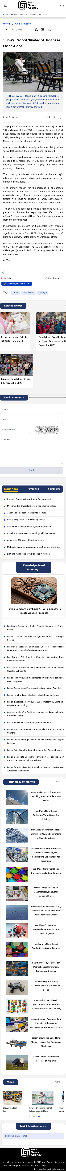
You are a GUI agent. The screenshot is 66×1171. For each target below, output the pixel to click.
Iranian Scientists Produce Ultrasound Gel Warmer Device (34, 750)
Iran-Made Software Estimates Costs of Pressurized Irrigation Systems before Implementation (35, 648)
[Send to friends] (49, 29)
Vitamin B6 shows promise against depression (29, 526)
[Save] (42, 29)
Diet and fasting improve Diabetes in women (28, 554)
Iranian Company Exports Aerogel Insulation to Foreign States (35, 638)
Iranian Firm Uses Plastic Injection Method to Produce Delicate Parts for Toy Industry (46, 1004)
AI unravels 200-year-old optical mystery (26, 540)
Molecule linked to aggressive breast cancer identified (33, 547)
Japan (15, 292)
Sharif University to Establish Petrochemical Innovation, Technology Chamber (46, 967)
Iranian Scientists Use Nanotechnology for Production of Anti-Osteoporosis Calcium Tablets (35, 759)
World (6, 24)
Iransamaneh (60, 1169)
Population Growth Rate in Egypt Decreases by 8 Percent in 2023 (52, 341)
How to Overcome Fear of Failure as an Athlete (27, 1110)
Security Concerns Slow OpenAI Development (29, 499)
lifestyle (42, 292)
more (57, 781)
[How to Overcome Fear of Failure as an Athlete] (30, 1098)
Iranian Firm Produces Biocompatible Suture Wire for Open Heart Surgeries (35, 679)
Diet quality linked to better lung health (26, 519)
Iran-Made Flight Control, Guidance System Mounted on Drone (45, 986)
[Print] (36, 29)
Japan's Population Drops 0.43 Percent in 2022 (15, 381)
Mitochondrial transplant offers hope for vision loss (31, 506)
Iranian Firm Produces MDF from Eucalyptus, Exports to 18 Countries (35, 731)
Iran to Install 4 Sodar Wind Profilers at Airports (46, 1059)
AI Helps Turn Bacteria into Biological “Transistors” (31, 533)
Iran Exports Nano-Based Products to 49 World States (46, 946)
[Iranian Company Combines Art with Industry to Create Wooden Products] (34, 590)
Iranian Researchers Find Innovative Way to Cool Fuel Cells (34, 688)
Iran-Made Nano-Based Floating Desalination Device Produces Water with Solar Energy (46, 911)
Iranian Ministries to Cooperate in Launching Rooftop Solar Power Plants (46, 796)
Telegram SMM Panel (16, 1136)
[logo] (32, 5)
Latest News (11, 489)
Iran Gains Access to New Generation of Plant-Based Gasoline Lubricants (35, 669)
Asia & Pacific (23, 24)
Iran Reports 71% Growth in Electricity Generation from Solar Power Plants (35, 659)
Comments (54, 489)
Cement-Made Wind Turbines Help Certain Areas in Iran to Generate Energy (35, 714)
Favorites (33, 489)
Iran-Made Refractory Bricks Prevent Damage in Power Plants (35, 628)
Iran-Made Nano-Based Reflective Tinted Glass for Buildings (46, 815)
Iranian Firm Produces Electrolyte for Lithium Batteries (33, 695)
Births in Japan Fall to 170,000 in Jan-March (13, 339)
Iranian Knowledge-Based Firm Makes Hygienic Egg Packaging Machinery (46, 1042)
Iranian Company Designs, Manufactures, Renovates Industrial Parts (45, 892)
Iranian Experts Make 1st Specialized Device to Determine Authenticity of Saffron (35, 769)
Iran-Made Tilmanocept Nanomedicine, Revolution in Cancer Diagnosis (46, 929)
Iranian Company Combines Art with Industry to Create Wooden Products (34, 611)
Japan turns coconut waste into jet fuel (26, 513)
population (28, 292)
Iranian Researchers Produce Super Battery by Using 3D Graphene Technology (35, 703)
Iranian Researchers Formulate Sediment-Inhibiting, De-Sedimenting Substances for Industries (46, 855)
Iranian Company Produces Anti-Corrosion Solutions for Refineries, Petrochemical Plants (46, 1023)
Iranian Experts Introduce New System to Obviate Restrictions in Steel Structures (46, 834)
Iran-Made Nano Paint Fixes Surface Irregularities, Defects (46, 871)
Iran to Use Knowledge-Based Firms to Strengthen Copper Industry (35, 741)
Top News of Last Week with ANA (31, 14)
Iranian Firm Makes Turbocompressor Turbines (29, 722)
